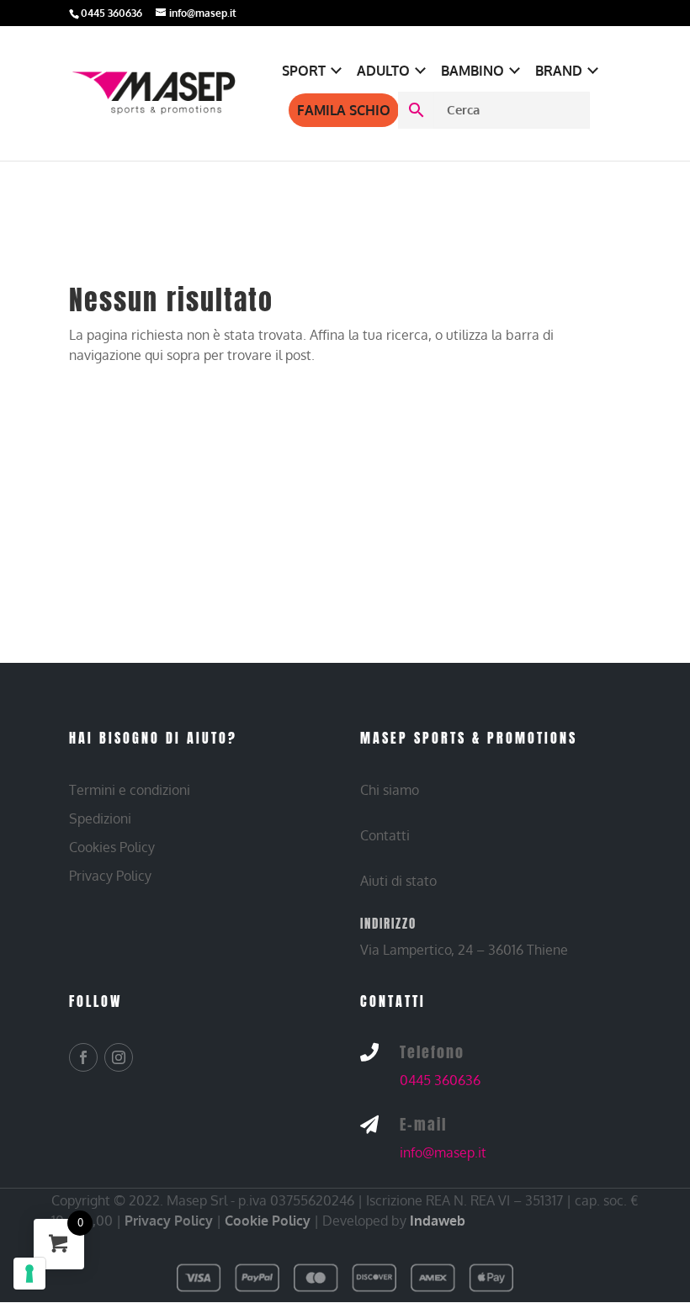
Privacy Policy (169, 1220)
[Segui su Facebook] (83, 1057)
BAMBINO (472, 70)
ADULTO (383, 70)
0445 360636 (440, 1080)
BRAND (558, 70)
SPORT (304, 70)
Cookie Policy (267, 1220)
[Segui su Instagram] (118, 1057)
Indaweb (437, 1220)
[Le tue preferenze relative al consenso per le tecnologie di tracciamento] (29, 1274)
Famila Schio (343, 110)
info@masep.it (443, 1152)
